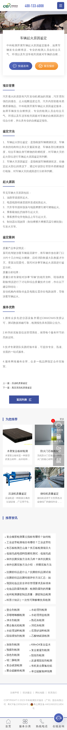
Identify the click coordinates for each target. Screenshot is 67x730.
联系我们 (52, 692)
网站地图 (39, 692)
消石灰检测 (37, 625)
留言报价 (49, 65)
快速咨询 (23, 65)
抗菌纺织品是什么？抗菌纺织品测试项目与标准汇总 (29, 574)
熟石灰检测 (37, 620)
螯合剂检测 (13, 609)
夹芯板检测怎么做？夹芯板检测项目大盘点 (29, 549)
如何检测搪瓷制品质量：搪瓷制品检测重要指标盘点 (29, 596)
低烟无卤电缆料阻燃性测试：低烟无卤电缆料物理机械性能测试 (29, 555)
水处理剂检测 (39, 609)
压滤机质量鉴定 (19, 383)
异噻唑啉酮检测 (16, 614)
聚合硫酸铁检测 (16, 670)
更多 (62, 419)
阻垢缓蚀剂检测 (16, 635)
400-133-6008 (34, 5)
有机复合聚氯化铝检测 (41, 667)
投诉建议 (27, 692)
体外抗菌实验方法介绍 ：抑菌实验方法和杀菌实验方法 (29, 566)
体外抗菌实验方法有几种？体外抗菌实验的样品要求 (29, 561)
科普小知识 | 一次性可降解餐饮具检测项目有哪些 (28, 601)
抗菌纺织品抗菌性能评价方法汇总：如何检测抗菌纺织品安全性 (29, 579)
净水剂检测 (13, 620)
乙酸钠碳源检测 (40, 635)
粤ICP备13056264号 (18, 704)
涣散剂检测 (13, 644)
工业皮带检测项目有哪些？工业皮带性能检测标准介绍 (29, 544)
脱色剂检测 (13, 654)
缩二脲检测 (13, 660)
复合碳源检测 (14, 665)
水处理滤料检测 (16, 630)
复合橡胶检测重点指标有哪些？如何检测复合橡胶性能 (29, 538)
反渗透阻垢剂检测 (41, 660)
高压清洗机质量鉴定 (22, 387)
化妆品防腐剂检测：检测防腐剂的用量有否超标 (29, 590)
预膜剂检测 (13, 649)
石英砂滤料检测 (40, 630)
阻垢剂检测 (37, 655)
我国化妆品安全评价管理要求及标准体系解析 (29, 585)
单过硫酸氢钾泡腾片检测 (41, 673)
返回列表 (22, 399)
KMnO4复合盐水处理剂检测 (41, 646)
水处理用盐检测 (40, 614)
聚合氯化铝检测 (16, 625)
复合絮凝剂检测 (40, 650)
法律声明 (14, 692)
